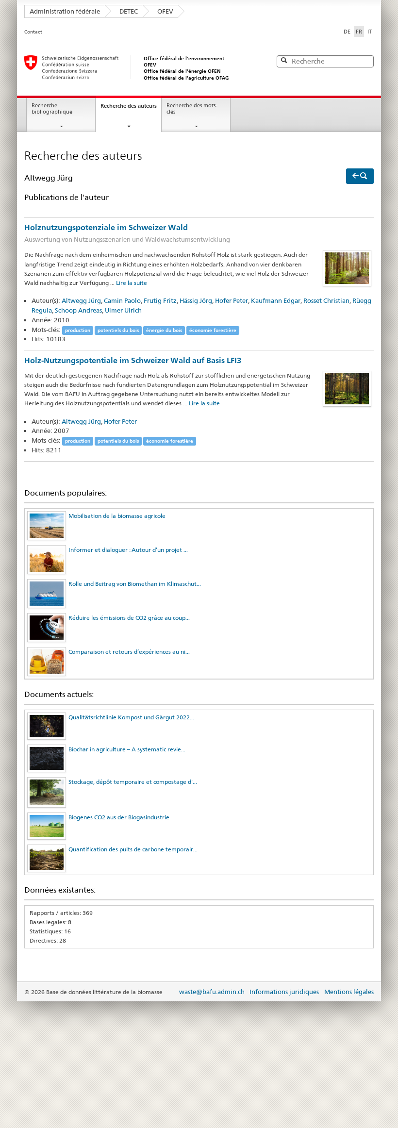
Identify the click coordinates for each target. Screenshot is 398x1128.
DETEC (128, 11)
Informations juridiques (284, 991)
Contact (33, 31)
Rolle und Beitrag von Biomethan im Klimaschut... (134, 583)
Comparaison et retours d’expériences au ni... (129, 651)
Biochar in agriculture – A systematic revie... (126, 749)
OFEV (165, 11)
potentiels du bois (118, 330)
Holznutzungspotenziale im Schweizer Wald (127, 233)
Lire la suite (131, 282)
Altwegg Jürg (81, 300)
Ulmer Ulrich (123, 310)
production (77, 330)
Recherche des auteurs (128, 105)
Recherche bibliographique (52, 108)
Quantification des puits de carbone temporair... (133, 849)
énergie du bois (164, 330)
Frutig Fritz (160, 300)
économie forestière (212, 330)
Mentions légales (349, 991)
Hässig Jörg (196, 300)
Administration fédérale (65, 11)
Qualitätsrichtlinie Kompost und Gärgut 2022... (131, 717)
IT (369, 31)
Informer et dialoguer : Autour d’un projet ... (128, 549)
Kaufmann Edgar (275, 300)
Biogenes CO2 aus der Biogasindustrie (118, 817)
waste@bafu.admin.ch (212, 991)
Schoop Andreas (78, 310)
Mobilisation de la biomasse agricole (117, 515)
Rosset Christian (326, 300)
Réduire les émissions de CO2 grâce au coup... (129, 617)
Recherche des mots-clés (191, 108)
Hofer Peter (231, 300)
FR (360, 31)
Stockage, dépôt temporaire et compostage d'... (132, 781)
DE (347, 31)
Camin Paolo (122, 300)
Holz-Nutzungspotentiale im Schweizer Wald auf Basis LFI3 (133, 360)
